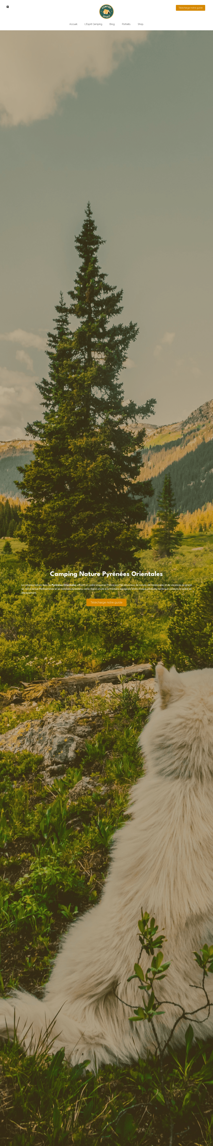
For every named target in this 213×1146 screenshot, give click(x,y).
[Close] (142, 548)
